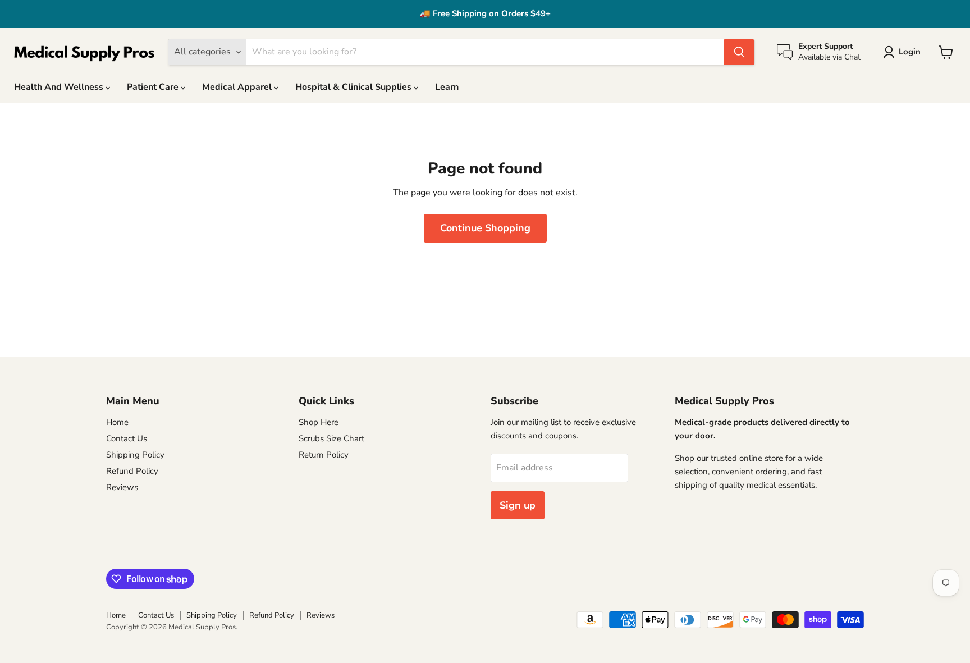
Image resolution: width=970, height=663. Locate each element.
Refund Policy (132, 471)
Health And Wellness (60, 87)
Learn (447, 87)
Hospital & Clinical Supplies (354, 87)
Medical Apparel (238, 87)
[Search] (739, 52)
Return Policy (324, 454)
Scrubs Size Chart (331, 438)
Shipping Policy (135, 454)
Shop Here (318, 422)
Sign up (518, 505)
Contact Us (126, 438)
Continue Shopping (485, 228)
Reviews (122, 487)
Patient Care (154, 87)
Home (117, 422)
